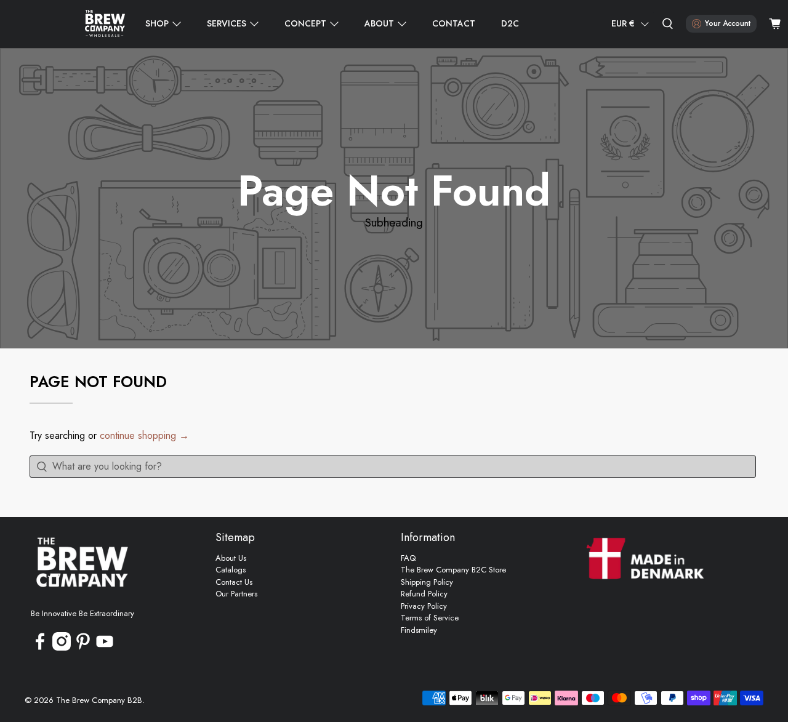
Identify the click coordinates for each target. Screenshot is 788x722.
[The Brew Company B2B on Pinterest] (83, 648)
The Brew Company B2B (99, 700)
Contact (453, 23)
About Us (230, 558)
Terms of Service (430, 618)
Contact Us (233, 582)
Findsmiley (419, 630)
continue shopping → (144, 435)
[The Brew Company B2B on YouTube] (104, 648)
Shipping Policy (427, 582)
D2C (510, 23)
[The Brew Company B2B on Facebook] (40, 648)
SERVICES (226, 23)
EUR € (623, 23)
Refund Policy (424, 594)
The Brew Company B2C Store (453, 570)
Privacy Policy (424, 606)
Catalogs (230, 570)
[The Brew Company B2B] (105, 24)
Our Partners (236, 594)
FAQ (408, 558)
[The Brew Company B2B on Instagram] (61, 648)
